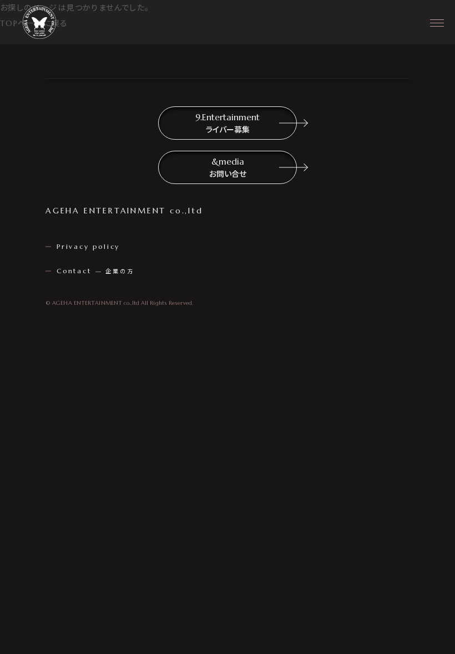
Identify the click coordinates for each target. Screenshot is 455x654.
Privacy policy (88, 246)
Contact (95, 271)
